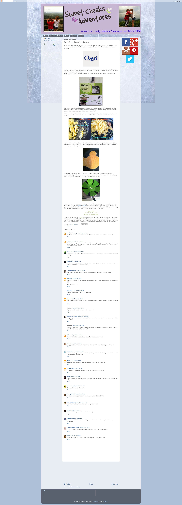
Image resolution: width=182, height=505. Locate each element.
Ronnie (68, 360)
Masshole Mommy (71, 233)
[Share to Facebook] (85, 224)
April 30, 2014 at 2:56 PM (75, 261)
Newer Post (67, 484)
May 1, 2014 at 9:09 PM (80, 394)
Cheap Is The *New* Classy (73, 427)
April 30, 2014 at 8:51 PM (78, 308)
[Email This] (81, 224)
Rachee (68, 435)
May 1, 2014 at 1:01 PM (76, 360)
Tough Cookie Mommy (72, 316)
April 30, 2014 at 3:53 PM (75, 278)
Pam (68, 261)
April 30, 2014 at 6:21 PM (77, 298)
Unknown (69, 241)
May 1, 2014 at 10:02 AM (76, 343)
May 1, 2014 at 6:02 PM (79, 385)
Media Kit (59, 35)
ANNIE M (69, 410)
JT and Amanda (70, 270)
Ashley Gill (47, 38)
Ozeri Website (91, 211)
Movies (66, 35)
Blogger (105, 501)
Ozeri (75, 46)
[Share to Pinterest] (87, 224)
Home (91, 484)
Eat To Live (69, 251)
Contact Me (124, 68)
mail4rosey (69, 351)
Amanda (69, 418)
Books (45, 35)
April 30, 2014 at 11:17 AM (82, 233)
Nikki (68, 376)
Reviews (68, 226)
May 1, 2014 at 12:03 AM (78, 325)
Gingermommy (70, 385)
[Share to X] (84, 224)
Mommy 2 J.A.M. (70, 394)
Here (79, 205)
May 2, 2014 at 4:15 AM (84, 427)
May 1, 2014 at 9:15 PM (82, 402)
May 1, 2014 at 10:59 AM (78, 351)
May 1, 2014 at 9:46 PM (77, 410)
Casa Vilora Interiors (71, 402)
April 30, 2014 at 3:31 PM (79, 270)
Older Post (115, 484)
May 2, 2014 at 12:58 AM (76, 418)
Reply (68, 236)
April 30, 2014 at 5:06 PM (78, 290)
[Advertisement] (91, 472)
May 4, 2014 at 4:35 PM (76, 435)
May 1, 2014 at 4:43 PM (75, 376)
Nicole (68, 343)
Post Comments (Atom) (75, 487)
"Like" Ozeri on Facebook (91, 212)
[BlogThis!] (83, 224)
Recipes (80, 35)
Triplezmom (70, 290)
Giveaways (52, 35)
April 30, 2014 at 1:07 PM (77, 241)
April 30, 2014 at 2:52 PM (78, 251)
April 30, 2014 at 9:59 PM (83, 316)
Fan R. (68, 278)
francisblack (95, 501)
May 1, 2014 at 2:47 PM (77, 368)
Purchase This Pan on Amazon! (91, 214)
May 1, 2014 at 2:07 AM (77, 335)
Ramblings (73, 35)
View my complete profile (49, 40)
